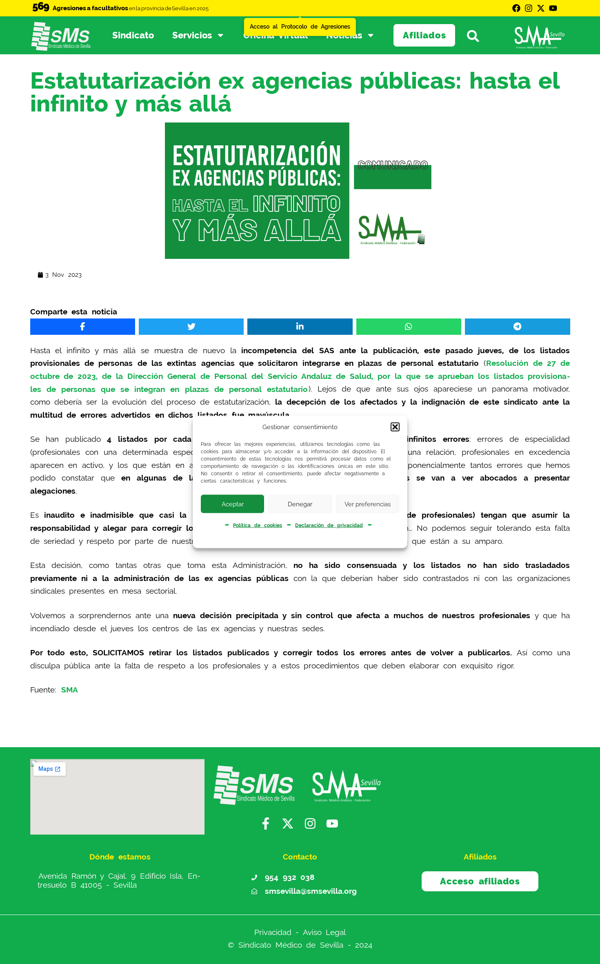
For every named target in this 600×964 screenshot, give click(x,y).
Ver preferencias (367, 504)
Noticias (344, 35)
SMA (69, 690)
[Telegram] (517, 326)
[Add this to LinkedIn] (299, 326)
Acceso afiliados (480, 881)
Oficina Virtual (275, 35)
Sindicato (133, 35)
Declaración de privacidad (328, 525)
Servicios (192, 35)
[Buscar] (477, 35)
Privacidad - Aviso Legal (300, 932)
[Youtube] (553, 8)
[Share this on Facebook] (82, 326)
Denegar (300, 504)
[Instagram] (528, 8)
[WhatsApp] (408, 326)
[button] (395, 427)
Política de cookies (257, 525)
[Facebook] (516, 8)
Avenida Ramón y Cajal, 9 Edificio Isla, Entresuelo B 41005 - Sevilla (119, 880)
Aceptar (233, 504)
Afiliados (424, 35)
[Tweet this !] (191, 326)
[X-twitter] (541, 8)
